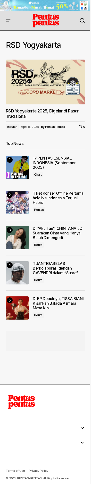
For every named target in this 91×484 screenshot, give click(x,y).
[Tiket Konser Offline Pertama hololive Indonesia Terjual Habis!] (17, 202)
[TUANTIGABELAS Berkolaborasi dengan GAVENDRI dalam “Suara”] (17, 272)
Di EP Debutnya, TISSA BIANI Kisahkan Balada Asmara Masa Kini (58, 303)
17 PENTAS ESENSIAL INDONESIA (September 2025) (54, 163)
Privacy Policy (38, 471)
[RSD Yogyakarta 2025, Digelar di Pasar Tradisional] (45, 82)
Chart (38, 174)
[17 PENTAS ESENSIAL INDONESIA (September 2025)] (17, 167)
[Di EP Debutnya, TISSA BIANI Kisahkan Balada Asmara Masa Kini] (17, 308)
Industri (12, 127)
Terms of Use (15, 471)
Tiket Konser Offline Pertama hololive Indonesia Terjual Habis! (58, 198)
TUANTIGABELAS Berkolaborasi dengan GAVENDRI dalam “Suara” (55, 268)
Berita (38, 245)
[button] (8, 20)
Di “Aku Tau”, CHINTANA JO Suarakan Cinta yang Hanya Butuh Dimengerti (58, 233)
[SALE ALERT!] (45, 5)
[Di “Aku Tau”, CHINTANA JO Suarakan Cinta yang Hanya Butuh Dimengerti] (17, 237)
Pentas (39, 210)
